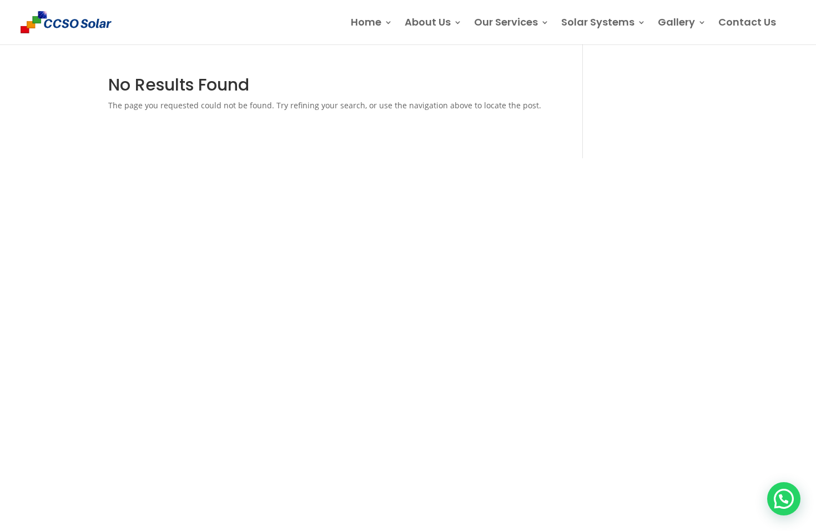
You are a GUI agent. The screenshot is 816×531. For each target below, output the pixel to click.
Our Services (506, 23)
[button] (783, 498)
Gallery (676, 23)
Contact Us (747, 23)
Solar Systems (597, 23)
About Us (428, 23)
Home (366, 23)
